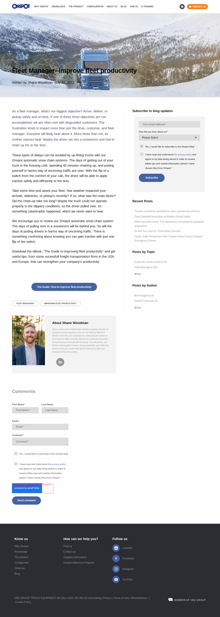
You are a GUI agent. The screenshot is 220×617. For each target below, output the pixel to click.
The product (21, 557)
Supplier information (74, 557)
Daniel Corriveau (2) (146, 300)
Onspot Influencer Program (78, 562)
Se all (137, 274)
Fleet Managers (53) (145, 267)
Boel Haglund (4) (144, 295)
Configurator (21, 562)
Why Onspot (21, 546)
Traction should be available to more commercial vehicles (167, 211)
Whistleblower (139, 598)
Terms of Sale (121, 598)
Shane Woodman (40, 82)
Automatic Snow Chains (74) (150, 262)
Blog (17, 573)
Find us (67, 546)
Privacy (107, 598)
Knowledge (21, 551)
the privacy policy (57, 464)
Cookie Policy (23, 602)
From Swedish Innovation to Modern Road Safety (162, 216)
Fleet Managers (25, 303)
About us (19, 568)
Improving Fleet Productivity (60, 303)
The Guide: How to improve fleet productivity (64, 287)
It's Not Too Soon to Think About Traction (157, 231)
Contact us (69, 551)
